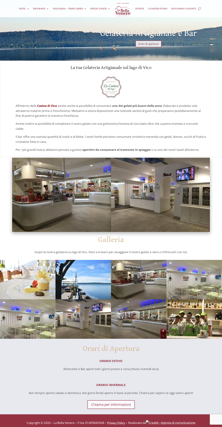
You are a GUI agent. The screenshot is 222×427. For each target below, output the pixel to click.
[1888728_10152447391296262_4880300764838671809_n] (138, 298)
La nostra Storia (157, 8)
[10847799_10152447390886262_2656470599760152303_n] (138, 338)
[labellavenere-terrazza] (83, 298)
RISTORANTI (39, 8)
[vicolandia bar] (194, 338)
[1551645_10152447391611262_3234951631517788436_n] (194, 298)
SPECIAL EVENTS (98, 8)
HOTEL (22, 8)
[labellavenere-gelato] (28, 298)
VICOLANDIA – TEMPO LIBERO (68, 8)
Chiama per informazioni (111, 404)
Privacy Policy (116, 423)
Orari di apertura (148, 44)
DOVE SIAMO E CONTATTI (183, 8)
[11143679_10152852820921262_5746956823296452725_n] (28, 338)
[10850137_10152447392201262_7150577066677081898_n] (83, 338)
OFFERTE (139, 8)
